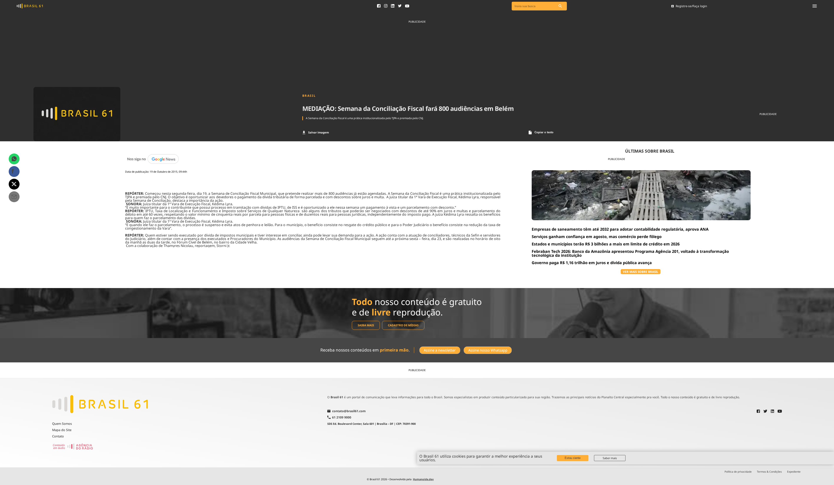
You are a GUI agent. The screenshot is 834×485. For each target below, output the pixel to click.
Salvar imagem (318, 132)
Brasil (309, 95)
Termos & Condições (769, 471)
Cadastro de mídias (403, 325)
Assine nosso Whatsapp (487, 350)
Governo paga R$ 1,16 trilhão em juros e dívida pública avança (592, 263)
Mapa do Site (61, 430)
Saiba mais (366, 325)
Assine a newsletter (440, 350)
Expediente (794, 471)
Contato (58, 436)
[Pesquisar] (560, 6)
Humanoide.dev (423, 479)
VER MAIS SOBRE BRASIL (640, 272)
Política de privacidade (738, 471)
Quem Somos (62, 424)
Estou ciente (573, 458)
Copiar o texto (543, 132)
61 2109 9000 (341, 417)
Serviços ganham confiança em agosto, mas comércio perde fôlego (597, 236)
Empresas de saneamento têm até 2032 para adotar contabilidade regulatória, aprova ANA (620, 229)
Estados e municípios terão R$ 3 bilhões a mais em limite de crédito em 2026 (606, 244)
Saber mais (610, 458)
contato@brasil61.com (349, 411)
